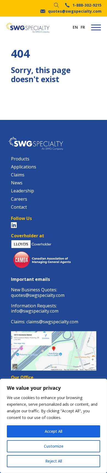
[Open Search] (57, 5)
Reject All (53, 461)
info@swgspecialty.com (34, 311)
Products (20, 159)
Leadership (22, 191)
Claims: (18, 322)
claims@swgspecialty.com (52, 322)
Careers (19, 199)
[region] (53, 426)
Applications (23, 167)
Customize (53, 446)
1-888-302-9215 (87, 5)
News (16, 183)
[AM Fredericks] (27, 27)
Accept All (53, 431)
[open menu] (96, 27)
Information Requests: (34, 306)
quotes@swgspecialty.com (75, 11)
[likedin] (14, 225)
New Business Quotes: (34, 290)
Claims (17, 175)
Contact (19, 207)
